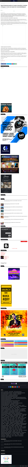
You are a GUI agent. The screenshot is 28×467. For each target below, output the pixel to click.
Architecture (19, 405)
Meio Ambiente (16, 425)
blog (4, 406)
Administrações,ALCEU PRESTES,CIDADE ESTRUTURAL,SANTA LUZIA (8, 398)
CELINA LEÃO (18, 406)
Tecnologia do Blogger (14, 248)
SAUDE (19, 431)
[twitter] (20, 341)
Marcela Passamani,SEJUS (23, 424)
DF (25, 415)
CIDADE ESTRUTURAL (17, 407)
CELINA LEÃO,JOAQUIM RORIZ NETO (4, 407)
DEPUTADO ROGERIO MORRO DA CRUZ (17, 414)
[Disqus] (14, 94)
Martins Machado (12, 425)
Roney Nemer (14, 431)
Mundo (7, 426)
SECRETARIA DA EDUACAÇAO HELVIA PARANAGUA (6, 432)
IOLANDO (2, 422)
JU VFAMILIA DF (11, 423)
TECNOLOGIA (21, 434)
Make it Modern (13, 424)
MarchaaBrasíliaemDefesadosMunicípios (5, 425)
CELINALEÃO (10, 407)
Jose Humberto (21, 422)
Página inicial (2, 3)
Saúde (21, 431)
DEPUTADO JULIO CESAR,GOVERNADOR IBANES (6, 413)
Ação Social (2, 391)
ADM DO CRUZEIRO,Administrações (17, 391)
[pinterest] (20, 342)
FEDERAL (25, 417)
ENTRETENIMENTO (3, 417)
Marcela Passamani (18, 424)
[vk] (20, 344)
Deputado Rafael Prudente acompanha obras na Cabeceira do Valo (12, 222)
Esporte (11, 417)
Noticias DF (18, 426)
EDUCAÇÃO (17, 416)
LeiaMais (10, 424)
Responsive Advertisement (14, 354)
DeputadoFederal (7, 415)
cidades (12, 408)
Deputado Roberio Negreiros (19, 413)
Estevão (16, 417)
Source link (3, 60)
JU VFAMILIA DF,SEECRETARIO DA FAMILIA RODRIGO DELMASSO (20, 423)
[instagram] (7, 344)
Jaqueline (5, 422)
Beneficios (2, 406)
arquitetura (23, 405)
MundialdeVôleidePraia (3, 426)
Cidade (13, 407)
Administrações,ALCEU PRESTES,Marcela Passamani (21, 398)
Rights (6, 431)
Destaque (20, 415)
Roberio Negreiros (10, 431)
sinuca (13, 434)
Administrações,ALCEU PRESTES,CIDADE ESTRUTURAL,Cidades (19, 397)
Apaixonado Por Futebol (15, 405)
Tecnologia (18, 434)
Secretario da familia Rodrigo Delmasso (16, 432)
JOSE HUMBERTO (3, 423)
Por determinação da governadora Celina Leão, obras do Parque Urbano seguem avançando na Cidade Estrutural (15, 216)
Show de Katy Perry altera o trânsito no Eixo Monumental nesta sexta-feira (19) (14, 219)
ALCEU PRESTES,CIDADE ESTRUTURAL (5, 405)
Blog (6, 406)
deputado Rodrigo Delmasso (4, 414)
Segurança (14, 433)
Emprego (22, 416)
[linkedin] (17, 387)
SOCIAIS (15, 434)
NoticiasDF (21, 426)
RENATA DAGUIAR (3, 431)
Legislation (7, 424)
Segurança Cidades (22, 433)
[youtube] (7, 346)
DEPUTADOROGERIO (16, 415)
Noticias (12, 426)
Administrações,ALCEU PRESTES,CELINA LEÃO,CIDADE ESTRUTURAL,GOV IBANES (9, 396)
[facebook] (7, 341)
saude (17, 431)
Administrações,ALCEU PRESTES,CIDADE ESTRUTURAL (6, 397)
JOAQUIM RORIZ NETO (12, 422)
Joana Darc (8, 422)
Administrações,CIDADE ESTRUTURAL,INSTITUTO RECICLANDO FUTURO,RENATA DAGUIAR (10, 400)
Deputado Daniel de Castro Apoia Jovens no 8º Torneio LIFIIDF (11, 203)
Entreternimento (7, 417)
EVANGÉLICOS (19, 417)
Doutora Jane (5, 416)
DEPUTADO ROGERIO (10, 414)
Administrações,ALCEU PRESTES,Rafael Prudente (6, 399)
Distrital (2, 416)
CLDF (19, 408)
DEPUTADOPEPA (11, 415)
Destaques (5, 3)
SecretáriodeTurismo (23, 432)
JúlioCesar (2, 424)
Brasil (8, 406)
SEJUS (10, 434)
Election (19, 416)
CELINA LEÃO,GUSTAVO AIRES (23, 406)
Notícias (15, 426)
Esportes (13, 417)
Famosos (22, 417)
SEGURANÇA (17, 433)
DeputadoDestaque (24, 414)
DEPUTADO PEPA (13, 413)
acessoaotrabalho (6, 391)
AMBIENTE (11, 405)
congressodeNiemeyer (23, 408)
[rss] (7, 342)
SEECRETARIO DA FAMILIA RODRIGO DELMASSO (6, 433)
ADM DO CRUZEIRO (11, 391)
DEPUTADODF (2, 415)
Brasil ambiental (11, 406)
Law (4, 424)
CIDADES (15, 408)
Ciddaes (17, 408)
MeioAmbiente (20, 425)
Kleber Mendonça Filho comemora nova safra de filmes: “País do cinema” (13, 200)
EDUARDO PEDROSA (12, 416)
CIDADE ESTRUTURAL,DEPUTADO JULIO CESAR (5, 408)
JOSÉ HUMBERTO (7, 423)
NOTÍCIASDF (24, 426)
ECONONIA (8, 416)
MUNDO (10, 426)
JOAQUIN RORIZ (17, 422)
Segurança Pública (3, 434)
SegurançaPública (7, 434)
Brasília (15, 406)
